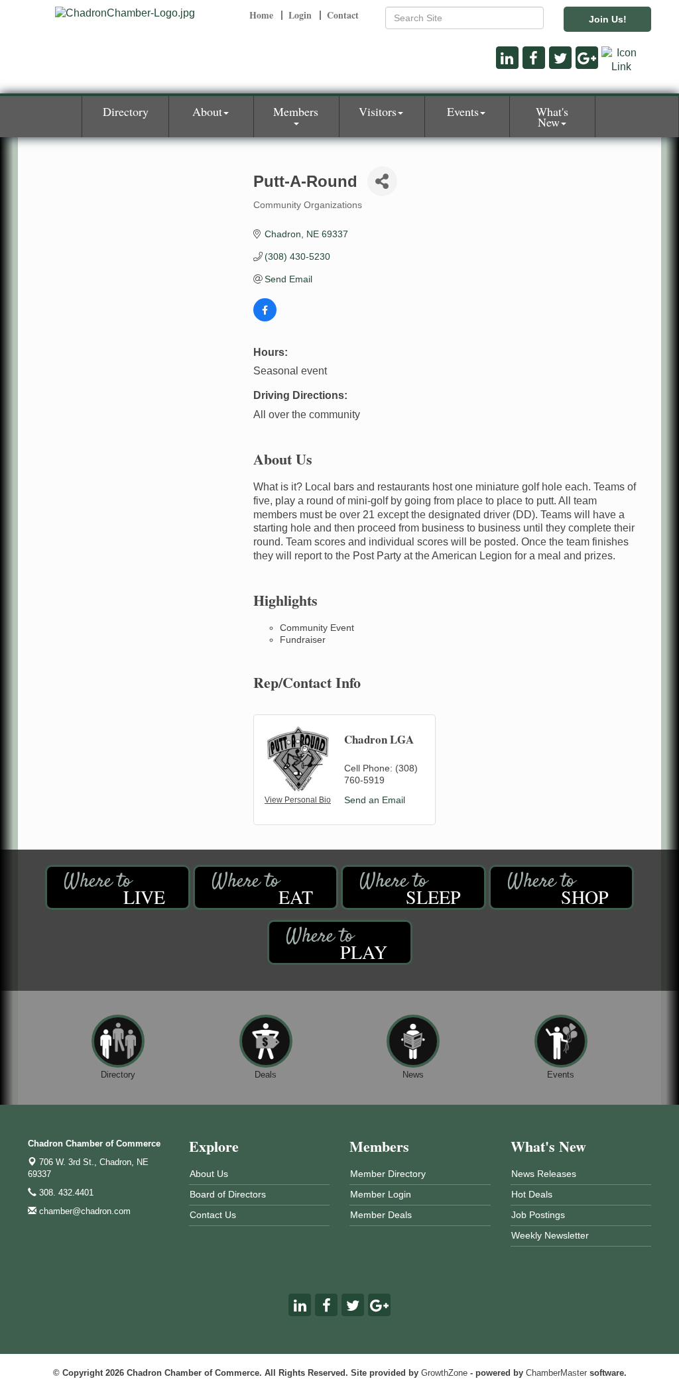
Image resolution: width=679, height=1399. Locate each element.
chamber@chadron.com (83, 1211)
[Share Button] (382, 181)
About (207, 111)
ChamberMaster (556, 1373)
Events (463, 111)
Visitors (378, 111)
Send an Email (374, 800)
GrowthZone (444, 1373)
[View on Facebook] (265, 318)
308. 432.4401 (64, 1193)
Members (295, 111)
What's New (552, 116)
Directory (126, 111)
